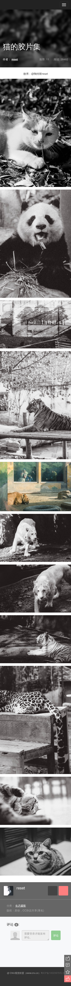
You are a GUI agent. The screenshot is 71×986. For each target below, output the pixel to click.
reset (20, 888)
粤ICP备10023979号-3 (52, 972)
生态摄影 (20, 905)
